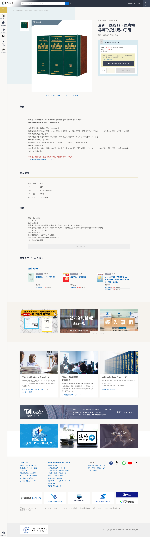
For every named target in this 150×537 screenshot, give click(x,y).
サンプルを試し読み (53, 95)
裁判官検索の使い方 (54, 486)
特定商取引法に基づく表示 (87, 508)
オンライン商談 (27, 392)
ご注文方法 (23, 470)
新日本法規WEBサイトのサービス (59, 462)
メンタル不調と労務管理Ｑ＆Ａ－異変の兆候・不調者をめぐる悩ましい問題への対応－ (117, 279)
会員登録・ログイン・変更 (28, 468)
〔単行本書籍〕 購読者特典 (57, 473)
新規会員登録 (131, 3)
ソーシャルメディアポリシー (51, 508)
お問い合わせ (92, 470)
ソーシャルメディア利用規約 (69, 508)
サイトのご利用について (28, 481)
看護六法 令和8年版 (78, 277)
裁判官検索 (51, 483)
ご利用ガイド (24, 462)
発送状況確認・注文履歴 (28, 473)
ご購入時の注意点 (108, 59)
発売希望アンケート (108, 389)
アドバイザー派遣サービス (96, 468)
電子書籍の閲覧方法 (26, 478)
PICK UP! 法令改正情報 (55, 475)
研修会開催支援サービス (70, 395)
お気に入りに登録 (71, 95)
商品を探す (19, 10)
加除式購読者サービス (55, 465)
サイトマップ (31, 510)
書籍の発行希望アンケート (96, 465)
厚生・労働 (33, 268)
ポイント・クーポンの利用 (28, 475)
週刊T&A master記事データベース (59, 481)
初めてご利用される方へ (28, 465)
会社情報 (22, 510)
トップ (12, 10)
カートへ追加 (125, 70)
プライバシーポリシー (34, 508)
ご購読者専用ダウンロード (56, 468)
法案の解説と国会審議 (55, 478)
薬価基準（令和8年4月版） (46, 277)
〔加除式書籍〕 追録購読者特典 (58, 470)
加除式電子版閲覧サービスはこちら (41, 159)
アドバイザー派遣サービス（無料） (33, 389)
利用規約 (22, 508)
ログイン (138, 3)
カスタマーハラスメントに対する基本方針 (109, 508)
